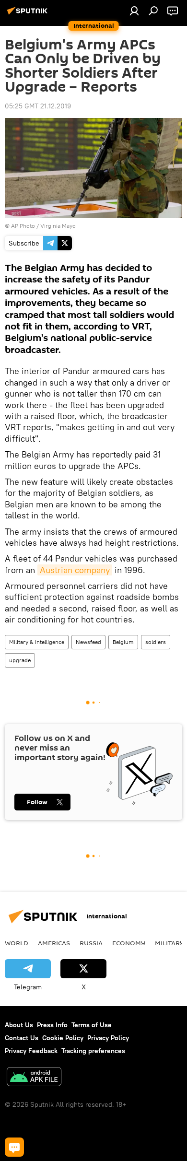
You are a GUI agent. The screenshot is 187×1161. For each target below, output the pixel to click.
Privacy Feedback (31, 1050)
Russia (91, 942)
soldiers (155, 641)
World (16, 942)
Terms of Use (91, 1024)
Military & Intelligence (36, 641)
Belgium (123, 641)
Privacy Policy (108, 1037)
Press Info (52, 1024)
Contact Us (21, 1037)
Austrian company (75, 569)
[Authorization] (134, 10)
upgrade (20, 660)
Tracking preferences (93, 1050)
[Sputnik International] (29, 14)
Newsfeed (88, 641)
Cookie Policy (62, 1037)
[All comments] (14, 1147)
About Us (19, 1024)
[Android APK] (34, 1078)
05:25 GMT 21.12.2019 (38, 106)
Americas (54, 942)
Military (169, 942)
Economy (128, 942)
